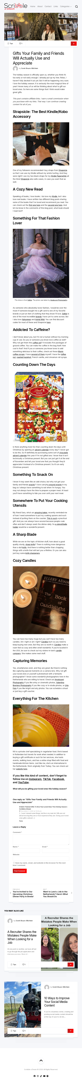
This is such (52, 518)
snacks (32, 485)
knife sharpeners (32, 553)
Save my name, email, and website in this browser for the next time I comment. (39, 864)
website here (21, 769)
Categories (65, 6)
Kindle (54, 196)
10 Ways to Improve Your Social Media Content (57, 1001)
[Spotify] (47, 1076)
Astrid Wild (40, 319)
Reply (21, 821)
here (49, 322)
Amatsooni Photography (58, 300)
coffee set (37, 343)
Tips (11, 43)
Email (45, 847)
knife (24, 547)
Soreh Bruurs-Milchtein (29, 68)
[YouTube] (44, 1076)
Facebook (58, 779)
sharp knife (30, 544)
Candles (44, 642)
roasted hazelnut (24, 357)
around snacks (55, 485)
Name (16, 847)
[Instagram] (38, 1076)
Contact (48, 6)
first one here (34, 205)
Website (16, 855)
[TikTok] (41, 1076)
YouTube (23, 782)
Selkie (30, 300)
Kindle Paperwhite (59, 176)
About (39, 6)
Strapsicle (63, 170)
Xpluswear (26, 319)
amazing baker (41, 513)
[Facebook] (35, 1076)
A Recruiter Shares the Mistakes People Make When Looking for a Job (22, 937)
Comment (17, 832)
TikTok (47, 779)
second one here (55, 205)
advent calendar (42, 450)
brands (39, 317)
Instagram (35, 779)
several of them (38, 354)
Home (32, 6)
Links (56, 6)
